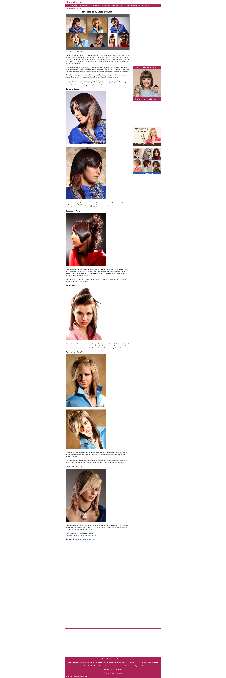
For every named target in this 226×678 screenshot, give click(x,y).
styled (95, 454)
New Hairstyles (94, 5)
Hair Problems (131, 5)
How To (114, 5)
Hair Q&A (73, 5)
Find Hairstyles (153, 662)
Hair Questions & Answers (115, 659)
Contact (106, 673)
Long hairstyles (89, 539)
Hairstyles (83, 5)
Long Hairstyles (108, 662)
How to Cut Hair (104, 666)
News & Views (144, 5)
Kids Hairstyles (130, 662)
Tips (122, 5)
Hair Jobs (142, 666)
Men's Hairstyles (119, 662)
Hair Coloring (126, 666)
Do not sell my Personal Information (77, 676)
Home (67, 8)
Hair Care (84, 666)
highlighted (112, 83)
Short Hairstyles (84, 662)
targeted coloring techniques (117, 75)
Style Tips (135, 666)
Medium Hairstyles (96, 662)
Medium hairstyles (78, 539)
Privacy (112, 673)
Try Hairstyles (105, 5)
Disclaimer (119, 673)
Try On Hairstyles (141, 662)
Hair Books (118, 669)
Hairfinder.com (74, 2)
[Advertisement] (98, 559)
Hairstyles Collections (77, 8)
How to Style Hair (115, 666)
